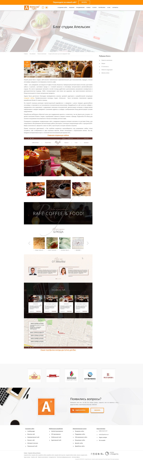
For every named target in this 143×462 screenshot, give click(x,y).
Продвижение (80, 7)
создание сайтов (29, 98)
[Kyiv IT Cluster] (102, 454)
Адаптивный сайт (56, 440)
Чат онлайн (102, 440)
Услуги (94, 7)
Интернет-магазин (32, 443)
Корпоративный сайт (33, 437)
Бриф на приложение (43, 457)
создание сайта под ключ (60, 455)
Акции (103, 63)
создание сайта (34, 455)
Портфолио (101, 7)
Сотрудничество (52, 457)
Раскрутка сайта (79, 431)
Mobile (88, 7)
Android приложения (57, 431)
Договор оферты (76, 457)
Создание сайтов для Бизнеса (34, 453)
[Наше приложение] (99, 454)
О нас (108, 7)
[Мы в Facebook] (91, 454)
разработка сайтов (42, 455)
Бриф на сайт (34, 457)
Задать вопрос (103, 437)
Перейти (84, 2)
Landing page (31, 431)
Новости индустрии (107, 69)
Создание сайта (62, 7)
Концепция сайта (80, 440)
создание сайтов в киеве (71, 455)
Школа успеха (105, 73)
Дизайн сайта (79, 443)
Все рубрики (32, 53)
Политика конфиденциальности (64, 457)
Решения (71, 7)
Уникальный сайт (32, 446)
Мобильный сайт (56, 437)
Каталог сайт (31, 440)
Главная (26, 53)
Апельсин (32, 7)
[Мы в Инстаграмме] (94, 454)
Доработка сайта (79, 446)
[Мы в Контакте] (96, 454)
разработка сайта (50, 455)
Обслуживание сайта (81, 437)
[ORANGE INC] (112, 453)
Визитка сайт (31, 434)
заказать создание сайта (82, 455)
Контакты (115, 7)
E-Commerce (105, 66)
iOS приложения (56, 434)
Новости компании (42, 53)
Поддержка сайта (80, 434)
